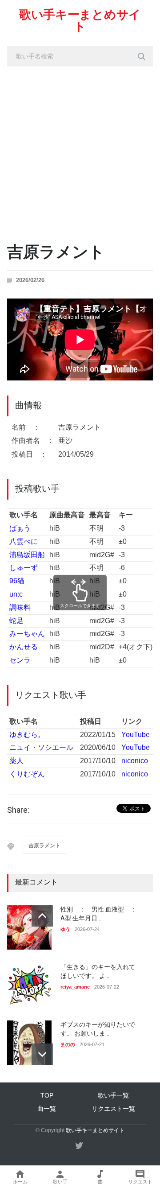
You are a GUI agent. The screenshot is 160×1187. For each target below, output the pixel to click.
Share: (18, 810)
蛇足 (16, 621)
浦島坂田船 (27, 555)
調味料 (20, 607)
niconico (134, 760)
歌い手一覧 (113, 1095)
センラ (20, 660)
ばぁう (20, 528)
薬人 (16, 760)
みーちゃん (27, 633)
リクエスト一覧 (113, 1108)
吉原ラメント (44, 845)
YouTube (135, 734)
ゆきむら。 (27, 734)
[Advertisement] (80, 150)
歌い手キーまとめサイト (80, 21)
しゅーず (23, 567)
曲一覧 (46, 1108)
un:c (16, 594)
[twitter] (79, 1145)
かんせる (23, 647)
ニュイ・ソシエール (41, 747)
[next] (42, 1054)
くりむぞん (27, 774)
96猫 (16, 581)
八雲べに (23, 541)
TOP (46, 1095)
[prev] (42, 916)
